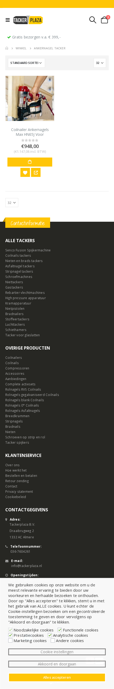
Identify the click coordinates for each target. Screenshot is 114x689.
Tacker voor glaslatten (22, 335)
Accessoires (14, 373)
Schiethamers (16, 330)
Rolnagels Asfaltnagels (22, 410)
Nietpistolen (14, 308)
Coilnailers (13, 357)
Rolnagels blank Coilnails (24, 400)
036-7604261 (20, 551)
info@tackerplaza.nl (26, 566)
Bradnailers (14, 314)
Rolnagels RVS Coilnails (23, 389)
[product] (30, 98)
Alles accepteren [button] (57, 677)
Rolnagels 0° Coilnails (22, 405)
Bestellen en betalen (21, 475)
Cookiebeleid (15, 497)
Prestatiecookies (29, 635)
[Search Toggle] (93, 19)
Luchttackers (15, 324)
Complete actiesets (20, 384)
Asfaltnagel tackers (20, 266)
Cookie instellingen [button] (57, 651)
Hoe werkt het (16, 470)
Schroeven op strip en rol (25, 437)
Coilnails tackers (18, 255)
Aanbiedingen (15, 379)
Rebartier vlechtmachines (25, 292)
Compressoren (17, 368)
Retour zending (17, 481)
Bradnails (12, 426)
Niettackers (14, 282)
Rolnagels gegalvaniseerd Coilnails (32, 395)
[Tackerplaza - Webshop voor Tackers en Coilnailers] (28, 20)
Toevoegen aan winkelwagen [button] (29, 162)
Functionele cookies (80, 630)
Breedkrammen (17, 416)
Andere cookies (70, 640)
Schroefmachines (18, 276)
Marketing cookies (30, 640)
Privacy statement (19, 491)
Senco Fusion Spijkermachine (28, 250)
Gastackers (14, 287)
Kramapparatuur (18, 303)
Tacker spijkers (17, 442)
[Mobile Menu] (8, 19)
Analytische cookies (70, 635)
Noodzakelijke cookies (34, 630)
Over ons (12, 465)
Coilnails (12, 363)
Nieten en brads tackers (24, 261)
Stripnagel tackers (19, 271)
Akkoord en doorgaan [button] (57, 663)
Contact (11, 486)
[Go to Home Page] (6, 48)
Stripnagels (14, 421)
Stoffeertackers (17, 319)
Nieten (10, 432)
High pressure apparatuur (25, 298)
